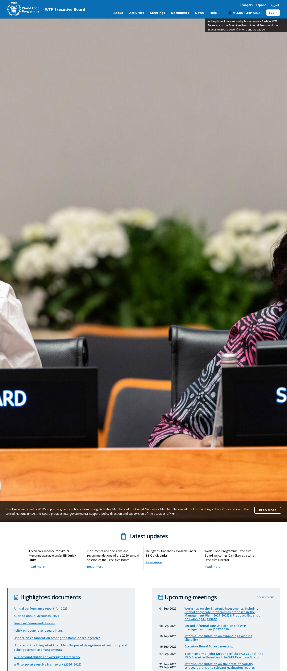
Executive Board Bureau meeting (208, 646)
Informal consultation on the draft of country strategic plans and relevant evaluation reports (219, 666)
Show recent (265, 597)
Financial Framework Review (34, 623)
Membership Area (247, 13)
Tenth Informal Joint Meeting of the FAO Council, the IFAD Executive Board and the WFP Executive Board (223, 655)
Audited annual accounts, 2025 (36, 616)
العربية (275, 5)
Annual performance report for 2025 (40, 608)
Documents (180, 13)
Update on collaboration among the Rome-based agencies (57, 638)
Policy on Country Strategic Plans (38, 631)
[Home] (23, 9)
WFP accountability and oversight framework (47, 657)
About (118, 13)
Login (273, 13)
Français (246, 5)
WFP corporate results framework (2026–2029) (47, 664)
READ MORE (267, 510)
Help (213, 13)
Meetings (157, 13)
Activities (136, 13)
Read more (37, 567)
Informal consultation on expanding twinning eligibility (218, 638)
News (199, 13)
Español (261, 5)
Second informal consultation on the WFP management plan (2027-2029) (215, 627)
